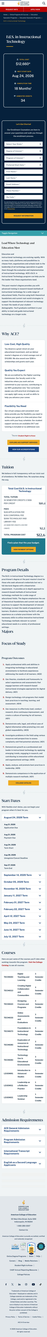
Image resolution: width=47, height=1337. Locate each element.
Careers (12, 1261)
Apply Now (35, 9)
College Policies (23, 1274)
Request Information (23, 216)
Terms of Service (23, 1317)
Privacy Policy (11, 208)
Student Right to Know (26, 436)
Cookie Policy (36, 1317)
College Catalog (23, 783)
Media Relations (31, 1261)
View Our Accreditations (23, 449)
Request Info (12, 9)
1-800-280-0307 (23, 1226)
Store (31, 1256)
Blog (20, 1261)
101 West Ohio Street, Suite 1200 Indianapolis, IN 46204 (23, 1220)
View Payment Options (23, 549)
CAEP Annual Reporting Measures (23, 1270)
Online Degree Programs (16, 1256)
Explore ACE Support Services (23, 442)
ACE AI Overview (23, 1322)
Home (5, 15)
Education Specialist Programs (30, 18)
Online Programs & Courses (19, 15)
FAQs (38, 1256)
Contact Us (23, 1230)
